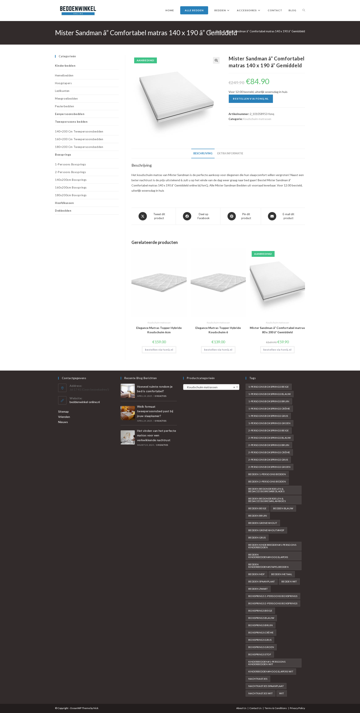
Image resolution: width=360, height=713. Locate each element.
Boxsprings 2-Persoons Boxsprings (273, 603)
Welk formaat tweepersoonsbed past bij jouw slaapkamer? (155, 411)
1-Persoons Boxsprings (70, 164)
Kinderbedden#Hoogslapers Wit (270, 671)
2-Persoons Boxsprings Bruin (268, 445)
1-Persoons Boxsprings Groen (269, 423)
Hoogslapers (63, 83)
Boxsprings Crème (261, 632)
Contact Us (255, 708)
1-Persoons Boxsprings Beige (268, 386)
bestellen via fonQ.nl (251, 98)
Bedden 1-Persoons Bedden (267, 474)
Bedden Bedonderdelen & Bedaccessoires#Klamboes (267, 500)
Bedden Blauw (283, 508)
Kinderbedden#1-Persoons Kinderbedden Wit (266, 663)
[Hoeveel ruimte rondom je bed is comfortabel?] (128, 391)
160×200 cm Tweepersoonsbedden (79, 139)
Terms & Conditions (276, 708)
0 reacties (160, 396)
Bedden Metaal (281, 574)
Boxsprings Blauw (261, 617)
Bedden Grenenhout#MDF (266, 530)
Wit (281, 693)
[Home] (210, 31)
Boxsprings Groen (261, 647)
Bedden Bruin (257, 515)
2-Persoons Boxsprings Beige (268, 430)
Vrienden (64, 416)
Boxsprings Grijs (259, 639)
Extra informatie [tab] (230, 153)
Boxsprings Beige (260, 610)
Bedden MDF (256, 574)
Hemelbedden (64, 75)
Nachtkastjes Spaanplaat (266, 686)
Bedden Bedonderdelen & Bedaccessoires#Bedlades (266, 490)
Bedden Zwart (258, 588)
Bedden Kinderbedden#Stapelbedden (268, 565)
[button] (216, 60)
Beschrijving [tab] (202, 153)
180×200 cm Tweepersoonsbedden (79, 147)
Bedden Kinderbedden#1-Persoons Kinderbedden (272, 546)
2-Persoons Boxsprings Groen (269, 466)
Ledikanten (62, 90)
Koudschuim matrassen (257, 119)
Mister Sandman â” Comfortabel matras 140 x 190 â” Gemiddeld (265, 31)
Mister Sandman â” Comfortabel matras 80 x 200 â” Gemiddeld (277, 330)
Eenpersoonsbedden (69, 114)
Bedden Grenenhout (262, 522)
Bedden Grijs (257, 537)
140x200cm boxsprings (71, 179)
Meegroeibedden (66, 98)
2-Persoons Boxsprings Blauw (269, 437)
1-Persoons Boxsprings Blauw (269, 394)
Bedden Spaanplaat (261, 581)
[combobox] (211, 387)
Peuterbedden (64, 106)
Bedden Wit (289, 581)
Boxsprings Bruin (260, 625)
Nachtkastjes (258, 678)
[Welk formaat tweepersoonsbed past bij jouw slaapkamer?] (128, 413)
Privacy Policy (297, 708)
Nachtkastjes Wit (260, 693)
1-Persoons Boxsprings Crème (269, 408)
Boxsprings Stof (259, 654)
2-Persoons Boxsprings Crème (269, 452)
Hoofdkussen (64, 203)
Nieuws (63, 422)
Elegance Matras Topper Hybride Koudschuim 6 (218, 330)
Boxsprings (63, 154)
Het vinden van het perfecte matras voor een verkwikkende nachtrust (156, 435)
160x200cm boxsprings (71, 187)
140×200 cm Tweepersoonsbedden (79, 131)
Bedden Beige (257, 508)
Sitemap (63, 411)
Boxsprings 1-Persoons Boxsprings (273, 596)
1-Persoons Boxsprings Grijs (268, 415)
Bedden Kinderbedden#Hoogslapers (268, 556)
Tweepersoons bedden (71, 121)
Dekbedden (63, 210)
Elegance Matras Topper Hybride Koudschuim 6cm (159, 330)
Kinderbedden (65, 65)
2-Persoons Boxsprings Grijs (268, 459)
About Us (241, 708)
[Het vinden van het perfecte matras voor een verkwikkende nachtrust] (128, 437)
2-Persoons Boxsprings (70, 172)
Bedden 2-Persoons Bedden (267, 481)
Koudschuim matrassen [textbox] (210, 387)
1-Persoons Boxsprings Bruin (268, 401)
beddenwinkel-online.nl (85, 402)
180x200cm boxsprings (71, 195)
